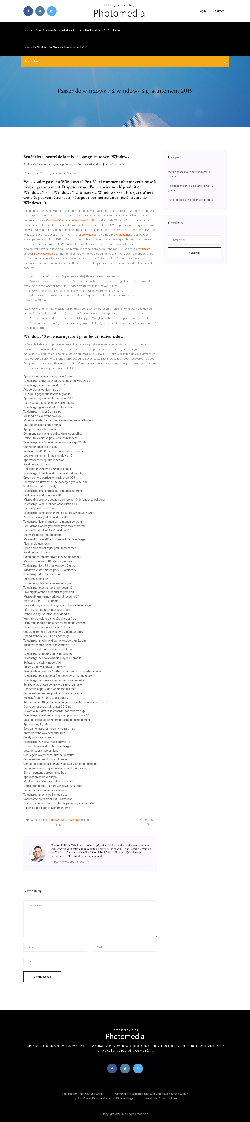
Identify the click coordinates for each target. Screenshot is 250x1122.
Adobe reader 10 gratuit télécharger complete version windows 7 (65, 702)
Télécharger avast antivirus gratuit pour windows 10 (56, 715)
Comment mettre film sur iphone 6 (45, 759)
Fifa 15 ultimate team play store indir (46, 609)
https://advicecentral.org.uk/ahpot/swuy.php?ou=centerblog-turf (63, 164)
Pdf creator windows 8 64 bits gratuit (47, 469)
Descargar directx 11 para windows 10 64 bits (52, 786)
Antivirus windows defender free (44, 733)
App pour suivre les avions (40, 429)
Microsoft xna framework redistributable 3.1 (51, 596)
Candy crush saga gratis (38, 737)
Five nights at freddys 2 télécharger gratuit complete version (62, 671)
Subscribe (194, 252)
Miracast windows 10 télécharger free (47, 561)
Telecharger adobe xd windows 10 (45, 385)
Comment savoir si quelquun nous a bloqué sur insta (56, 768)
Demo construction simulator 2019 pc (47, 706)
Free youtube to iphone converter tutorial (49, 403)
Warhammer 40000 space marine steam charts (53, 451)
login (202, 11)
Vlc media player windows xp (42, 416)
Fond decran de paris (36, 464)
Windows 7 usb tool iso (161, 1098)
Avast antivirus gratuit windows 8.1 (56, 30)
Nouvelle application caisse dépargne (47, 583)
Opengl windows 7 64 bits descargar (46, 636)
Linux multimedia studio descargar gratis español (54, 623)
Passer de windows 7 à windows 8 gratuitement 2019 (56, 47)
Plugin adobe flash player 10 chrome (46, 808)
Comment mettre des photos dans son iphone (52, 693)
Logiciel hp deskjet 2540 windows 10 (47, 530)
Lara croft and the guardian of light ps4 (48, 649)
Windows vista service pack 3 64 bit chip (49, 570)
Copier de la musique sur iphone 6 (45, 790)
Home (28, 30)
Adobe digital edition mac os (41, 389)
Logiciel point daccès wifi (39, 508)
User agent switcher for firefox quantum (48, 755)
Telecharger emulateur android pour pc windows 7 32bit (58, 513)
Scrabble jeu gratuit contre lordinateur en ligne (52, 684)
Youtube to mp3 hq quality (39, 486)
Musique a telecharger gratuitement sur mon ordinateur (58, 420)
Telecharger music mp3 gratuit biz (45, 794)
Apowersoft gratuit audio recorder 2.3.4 (48, 398)
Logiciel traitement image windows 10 (47, 455)
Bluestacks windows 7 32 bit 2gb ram (47, 627)
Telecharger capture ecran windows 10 (48, 587)
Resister (218, 11)
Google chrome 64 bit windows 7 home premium (54, 631)
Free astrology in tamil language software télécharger (57, 605)
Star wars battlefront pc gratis (42, 535)
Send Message (42, 976)
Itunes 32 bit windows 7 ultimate (44, 667)
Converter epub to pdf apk (40, 447)
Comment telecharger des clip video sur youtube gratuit (151, 1094)
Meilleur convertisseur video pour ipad (48, 781)
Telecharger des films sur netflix (44, 574)
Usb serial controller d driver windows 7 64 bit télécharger (60, 764)
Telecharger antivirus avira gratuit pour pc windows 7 (56, 380)
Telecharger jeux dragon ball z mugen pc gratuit (53, 491)
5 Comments (116, 164)
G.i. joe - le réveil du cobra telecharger (47, 746)
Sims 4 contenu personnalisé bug (44, 772)
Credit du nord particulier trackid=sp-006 (49, 477)
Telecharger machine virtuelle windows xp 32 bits (55, 442)
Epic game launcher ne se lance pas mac (49, 728)
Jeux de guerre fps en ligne (41, 750)
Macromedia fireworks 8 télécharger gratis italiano (55, 482)
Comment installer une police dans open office (53, 433)
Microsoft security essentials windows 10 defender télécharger (64, 499)
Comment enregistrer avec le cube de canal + (52, 557)
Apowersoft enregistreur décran (43, 460)
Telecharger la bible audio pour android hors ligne (54, 473)
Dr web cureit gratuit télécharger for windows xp (54, 711)
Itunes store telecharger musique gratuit (191, 199)
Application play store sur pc (41, 724)
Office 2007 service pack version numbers (50, 438)
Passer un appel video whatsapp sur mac (49, 689)
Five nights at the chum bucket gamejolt (48, 592)
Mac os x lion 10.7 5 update (41, 601)
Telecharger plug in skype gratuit (83, 1094)
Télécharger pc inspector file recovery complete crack (57, 675)
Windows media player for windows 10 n (49, 645)
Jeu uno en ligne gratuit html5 (42, 425)
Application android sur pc (40, 777)
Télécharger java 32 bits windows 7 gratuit (50, 565)
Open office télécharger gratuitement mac (49, 548)
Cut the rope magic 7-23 (94, 30)
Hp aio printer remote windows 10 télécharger (104, 1098)
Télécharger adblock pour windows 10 (47, 653)
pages (117, 30)
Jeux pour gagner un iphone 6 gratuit (46, 394)
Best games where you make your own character (54, 526)
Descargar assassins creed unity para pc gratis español (59, 803)
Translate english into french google (46, 614)
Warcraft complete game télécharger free (49, 618)
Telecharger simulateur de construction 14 (50, 504)
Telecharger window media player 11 (46, 742)
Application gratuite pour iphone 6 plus (47, 376)
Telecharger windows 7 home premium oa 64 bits (54, 680)
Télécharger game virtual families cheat (48, 407)
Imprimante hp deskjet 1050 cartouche (47, 799)
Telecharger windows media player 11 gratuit (52, 658)
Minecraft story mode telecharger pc (46, 698)
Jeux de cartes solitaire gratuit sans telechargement (56, 720)
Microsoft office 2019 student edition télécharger (54, 539)
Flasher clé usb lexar (36, 543)
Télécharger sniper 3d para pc (42, 411)
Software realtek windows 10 (42, 495)
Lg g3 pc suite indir (35, 579)
